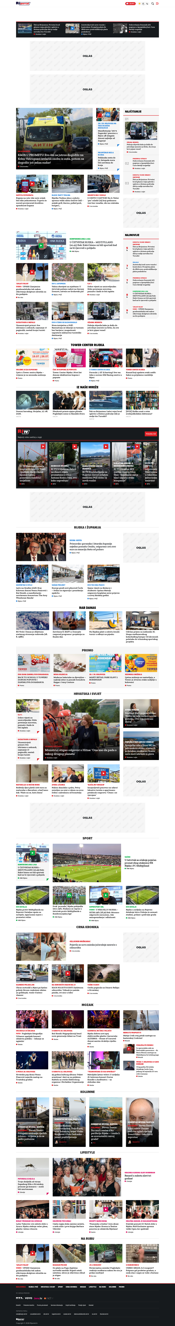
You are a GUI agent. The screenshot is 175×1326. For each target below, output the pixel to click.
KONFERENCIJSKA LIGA (80, 238)
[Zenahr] (38, 1298)
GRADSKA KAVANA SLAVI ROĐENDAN (140, 1172)
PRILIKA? (136, 262)
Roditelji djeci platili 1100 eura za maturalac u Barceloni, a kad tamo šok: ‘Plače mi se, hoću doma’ (32, 790)
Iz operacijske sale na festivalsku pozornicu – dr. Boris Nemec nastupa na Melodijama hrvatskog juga (147, 1051)
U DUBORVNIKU (132, 1265)
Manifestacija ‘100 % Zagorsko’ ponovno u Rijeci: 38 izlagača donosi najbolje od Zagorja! (108, 135)
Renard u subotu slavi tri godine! (138, 1177)
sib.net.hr (46, 1314)
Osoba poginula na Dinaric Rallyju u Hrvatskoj (103, 988)
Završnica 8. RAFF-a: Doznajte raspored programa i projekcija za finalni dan (69, 634)
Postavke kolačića (29, 1305)
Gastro (93, 1232)
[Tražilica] (152, 3)
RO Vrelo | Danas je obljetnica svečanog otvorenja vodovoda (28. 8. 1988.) (32, 634)
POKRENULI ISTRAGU (140, 159)
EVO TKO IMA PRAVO (96, 585)
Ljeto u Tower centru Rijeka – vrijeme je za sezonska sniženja (31, 373)
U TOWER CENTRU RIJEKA (99, 369)
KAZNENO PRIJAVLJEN (25, 984)
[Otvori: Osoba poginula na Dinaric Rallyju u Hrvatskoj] (104, 973)
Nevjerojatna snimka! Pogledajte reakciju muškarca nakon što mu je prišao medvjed (105, 1270)
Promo (20, 378)
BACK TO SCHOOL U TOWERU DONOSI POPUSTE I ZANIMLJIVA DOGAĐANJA (33, 680)
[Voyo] (28, 1298)
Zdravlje (22, 1192)
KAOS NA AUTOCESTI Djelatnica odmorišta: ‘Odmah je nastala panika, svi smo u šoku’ (67, 990)
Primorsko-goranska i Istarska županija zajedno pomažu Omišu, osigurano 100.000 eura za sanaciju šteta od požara (93, 546)
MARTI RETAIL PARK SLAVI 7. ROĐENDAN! (103, 678)
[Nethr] (49, 1298)
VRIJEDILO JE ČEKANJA (25, 1030)
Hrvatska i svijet (40, 34)
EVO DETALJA (21, 906)
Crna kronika (24, 166)
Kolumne (87, 1092)
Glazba (20, 1044)
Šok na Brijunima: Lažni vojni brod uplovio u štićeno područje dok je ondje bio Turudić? (105, 414)
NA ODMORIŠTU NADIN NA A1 (64, 984)
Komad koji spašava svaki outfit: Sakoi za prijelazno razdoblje (141, 373)
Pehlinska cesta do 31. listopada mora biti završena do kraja (106, 161)
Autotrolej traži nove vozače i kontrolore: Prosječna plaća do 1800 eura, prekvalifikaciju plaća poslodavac (94, 28)
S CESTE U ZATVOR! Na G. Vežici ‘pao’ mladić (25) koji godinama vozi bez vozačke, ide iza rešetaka (103, 200)
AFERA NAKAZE (132, 709)
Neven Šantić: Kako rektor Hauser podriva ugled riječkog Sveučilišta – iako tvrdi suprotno (141, 1131)
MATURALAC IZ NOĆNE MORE (28, 784)
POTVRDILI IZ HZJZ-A (26, 1178)
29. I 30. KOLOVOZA (97, 674)
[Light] (139, 3)
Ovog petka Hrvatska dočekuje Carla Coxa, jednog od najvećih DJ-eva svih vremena (147, 1070)
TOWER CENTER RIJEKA (135, 369)
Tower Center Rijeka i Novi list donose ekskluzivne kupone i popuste (67, 375)
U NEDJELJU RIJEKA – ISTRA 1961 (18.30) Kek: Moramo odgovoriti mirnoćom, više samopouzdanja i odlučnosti (104, 913)
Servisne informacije (57, 1305)
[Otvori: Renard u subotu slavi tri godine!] (87, 1177)
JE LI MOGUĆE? (95, 1265)
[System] (143, 3)
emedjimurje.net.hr (21, 1314)
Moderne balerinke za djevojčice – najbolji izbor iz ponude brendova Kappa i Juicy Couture (70, 680)
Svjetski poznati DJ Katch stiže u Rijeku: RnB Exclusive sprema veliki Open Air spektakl (141, 1226)
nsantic (63, 1142)
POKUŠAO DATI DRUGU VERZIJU (139, 742)
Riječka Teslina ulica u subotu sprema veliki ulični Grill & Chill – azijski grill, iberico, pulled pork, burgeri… (68, 202)
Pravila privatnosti (42, 1305)
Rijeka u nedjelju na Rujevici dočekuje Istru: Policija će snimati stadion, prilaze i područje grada (141, 912)
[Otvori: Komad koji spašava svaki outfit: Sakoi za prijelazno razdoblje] (142, 358)
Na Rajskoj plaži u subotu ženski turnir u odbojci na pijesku (104, 633)
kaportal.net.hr (56, 1314)
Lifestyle (87, 1152)
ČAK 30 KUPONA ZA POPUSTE (65, 369)
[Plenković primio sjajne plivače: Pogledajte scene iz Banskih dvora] (69, 400)
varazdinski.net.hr (35, 1314)
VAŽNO (127, 857)
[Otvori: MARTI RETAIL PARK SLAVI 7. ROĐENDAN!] (105, 663)
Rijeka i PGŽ (87, 34)
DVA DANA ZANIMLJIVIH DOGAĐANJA (33, 674)
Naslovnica (21, 1287)
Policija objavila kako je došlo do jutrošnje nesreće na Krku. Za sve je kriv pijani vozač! (141, 146)
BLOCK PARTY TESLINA (61, 195)
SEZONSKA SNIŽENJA (133, 674)
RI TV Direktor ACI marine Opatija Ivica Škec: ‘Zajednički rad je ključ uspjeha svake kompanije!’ (126, 475)
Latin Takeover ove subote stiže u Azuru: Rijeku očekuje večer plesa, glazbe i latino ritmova (32, 1226)
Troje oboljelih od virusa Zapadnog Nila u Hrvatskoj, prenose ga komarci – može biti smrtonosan (31, 1185)
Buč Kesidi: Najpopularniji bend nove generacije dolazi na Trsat (66, 1034)
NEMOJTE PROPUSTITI (132, 1032)
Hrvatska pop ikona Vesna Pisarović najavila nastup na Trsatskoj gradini (29, 1077)
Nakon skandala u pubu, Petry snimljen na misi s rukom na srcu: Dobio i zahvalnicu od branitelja (68, 790)
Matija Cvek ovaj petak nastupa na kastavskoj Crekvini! (139, 1036)
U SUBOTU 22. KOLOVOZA (62, 1071)
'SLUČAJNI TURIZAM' (96, 784)
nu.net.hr (94, 1314)
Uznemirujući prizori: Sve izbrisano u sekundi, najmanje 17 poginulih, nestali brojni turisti (31, 328)
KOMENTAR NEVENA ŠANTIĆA (31, 1127)
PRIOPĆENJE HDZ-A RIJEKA (106, 153)
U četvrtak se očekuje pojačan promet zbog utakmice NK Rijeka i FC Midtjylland (140, 862)
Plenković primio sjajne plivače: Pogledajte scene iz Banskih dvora (69, 412)
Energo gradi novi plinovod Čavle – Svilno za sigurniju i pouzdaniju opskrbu (67, 590)
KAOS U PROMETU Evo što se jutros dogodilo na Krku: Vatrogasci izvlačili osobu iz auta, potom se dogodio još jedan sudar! (51, 158)
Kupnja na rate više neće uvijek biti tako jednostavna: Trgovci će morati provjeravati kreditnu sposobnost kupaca (31, 202)
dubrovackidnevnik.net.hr (81, 1314)
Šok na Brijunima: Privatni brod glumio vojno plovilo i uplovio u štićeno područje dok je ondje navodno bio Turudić (47, 28)
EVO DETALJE (131, 906)
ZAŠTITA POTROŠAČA (24, 195)
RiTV (23, 484)
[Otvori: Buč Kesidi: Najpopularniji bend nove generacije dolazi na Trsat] (68, 1019)
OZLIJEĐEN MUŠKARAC (80, 941)
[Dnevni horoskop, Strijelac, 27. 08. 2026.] (32, 400)
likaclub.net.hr (104, 1314)
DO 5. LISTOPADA (59, 283)
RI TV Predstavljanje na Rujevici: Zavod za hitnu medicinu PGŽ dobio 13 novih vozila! (95, 476)
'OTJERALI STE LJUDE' (53, 746)
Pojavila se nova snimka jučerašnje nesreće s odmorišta (93, 946)
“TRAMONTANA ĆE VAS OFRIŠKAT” (102, 1071)
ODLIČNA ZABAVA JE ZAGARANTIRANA (142, 1221)
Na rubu (20, 297)
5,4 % (90, 283)
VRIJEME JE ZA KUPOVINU (26, 369)
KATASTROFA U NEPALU (25, 322)
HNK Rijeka (75, 251)
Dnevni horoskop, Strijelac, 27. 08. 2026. (32, 412)
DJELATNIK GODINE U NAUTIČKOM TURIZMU (124, 464)
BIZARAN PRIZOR (60, 1265)
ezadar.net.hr (67, 1314)
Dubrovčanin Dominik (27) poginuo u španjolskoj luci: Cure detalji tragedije (142, 27)
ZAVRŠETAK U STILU (24, 585)
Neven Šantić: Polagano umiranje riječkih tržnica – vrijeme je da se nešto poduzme (32, 1134)
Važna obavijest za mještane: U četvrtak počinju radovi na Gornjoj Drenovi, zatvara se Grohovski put (68, 289)
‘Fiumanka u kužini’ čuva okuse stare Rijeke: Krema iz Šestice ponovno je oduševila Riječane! (104, 1226)
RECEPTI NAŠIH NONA (98, 1221)
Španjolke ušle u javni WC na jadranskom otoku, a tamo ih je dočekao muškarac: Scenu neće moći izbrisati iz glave (140, 749)
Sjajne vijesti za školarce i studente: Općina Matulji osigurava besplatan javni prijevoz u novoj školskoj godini (104, 592)
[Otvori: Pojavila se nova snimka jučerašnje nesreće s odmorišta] (41, 946)
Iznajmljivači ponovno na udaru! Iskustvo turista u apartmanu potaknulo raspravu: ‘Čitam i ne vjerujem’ (103, 791)
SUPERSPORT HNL (96, 906)
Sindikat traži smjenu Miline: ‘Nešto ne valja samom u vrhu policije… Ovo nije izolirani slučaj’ (140, 717)
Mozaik (87, 1005)
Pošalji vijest (82, 1305)
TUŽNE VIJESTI (93, 984)
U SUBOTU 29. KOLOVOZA (62, 1030)
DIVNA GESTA (76, 540)
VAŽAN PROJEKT (58, 585)
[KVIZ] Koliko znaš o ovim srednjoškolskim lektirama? (139, 412)
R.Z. (21, 1143)
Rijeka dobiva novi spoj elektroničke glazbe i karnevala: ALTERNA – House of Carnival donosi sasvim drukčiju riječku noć (103, 1038)
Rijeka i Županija (87, 527)
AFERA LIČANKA (58, 784)
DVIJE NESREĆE (24, 151)
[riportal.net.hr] (20, 1319)
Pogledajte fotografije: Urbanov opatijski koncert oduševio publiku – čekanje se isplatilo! (30, 1037)
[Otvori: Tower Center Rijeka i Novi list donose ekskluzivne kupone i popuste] (69, 358)
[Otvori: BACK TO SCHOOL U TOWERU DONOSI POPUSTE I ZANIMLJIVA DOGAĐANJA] (34, 663)
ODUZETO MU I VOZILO (97, 195)
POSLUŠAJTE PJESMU (144, 1045)
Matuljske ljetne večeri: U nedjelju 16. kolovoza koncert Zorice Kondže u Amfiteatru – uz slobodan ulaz (104, 1078)
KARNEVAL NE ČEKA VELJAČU (99, 1030)
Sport (87, 838)
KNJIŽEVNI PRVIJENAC (62, 1221)
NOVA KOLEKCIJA (61, 674)
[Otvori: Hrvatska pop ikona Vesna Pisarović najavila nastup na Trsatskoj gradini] (32, 1060)
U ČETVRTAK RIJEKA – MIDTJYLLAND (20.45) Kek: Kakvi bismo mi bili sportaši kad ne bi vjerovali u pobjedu (93, 245)
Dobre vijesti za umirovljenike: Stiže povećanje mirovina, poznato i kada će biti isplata (102, 289)
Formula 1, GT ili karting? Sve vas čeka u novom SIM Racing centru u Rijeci (105, 375)
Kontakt (91, 1305)
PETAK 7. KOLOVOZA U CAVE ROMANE (147, 1063)
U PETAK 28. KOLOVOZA (25, 1071)
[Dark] (147, 3)
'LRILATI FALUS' (22, 283)
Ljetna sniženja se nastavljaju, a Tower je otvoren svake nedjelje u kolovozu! (141, 680)
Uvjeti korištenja (70, 1305)
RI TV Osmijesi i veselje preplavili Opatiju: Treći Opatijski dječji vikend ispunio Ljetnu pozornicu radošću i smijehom (32, 473)
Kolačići (18, 1305)
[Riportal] (23, 3)
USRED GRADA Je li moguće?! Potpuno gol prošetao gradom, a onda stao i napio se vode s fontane (142, 1270)
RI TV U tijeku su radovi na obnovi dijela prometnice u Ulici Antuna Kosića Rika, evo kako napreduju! (64, 475)
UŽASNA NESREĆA (133, 142)
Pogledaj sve (151, 434)
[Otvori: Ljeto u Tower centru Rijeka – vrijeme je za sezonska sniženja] (32, 358)
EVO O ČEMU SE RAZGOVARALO (64, 322)
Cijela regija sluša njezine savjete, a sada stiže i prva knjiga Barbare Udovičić (68, 1226)
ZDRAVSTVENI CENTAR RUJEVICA (92, 467)
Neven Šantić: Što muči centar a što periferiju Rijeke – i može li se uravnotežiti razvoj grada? (105, 1133)
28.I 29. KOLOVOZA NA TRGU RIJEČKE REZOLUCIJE (107, 125)
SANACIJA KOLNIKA (60, 465)
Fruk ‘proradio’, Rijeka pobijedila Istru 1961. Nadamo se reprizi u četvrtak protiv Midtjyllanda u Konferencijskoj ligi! (68, 910)
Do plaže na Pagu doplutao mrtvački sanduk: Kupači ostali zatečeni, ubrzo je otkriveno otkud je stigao (69, 1272)
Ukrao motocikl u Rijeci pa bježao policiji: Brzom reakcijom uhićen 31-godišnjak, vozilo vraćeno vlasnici (31, 991)
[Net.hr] (19, 1298)
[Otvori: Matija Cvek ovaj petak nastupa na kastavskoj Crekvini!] (141, 1020)
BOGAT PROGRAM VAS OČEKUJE (29, 1221)
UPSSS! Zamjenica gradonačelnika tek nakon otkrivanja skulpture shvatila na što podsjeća (31, 290)
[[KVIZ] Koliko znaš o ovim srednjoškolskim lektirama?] (142, 400)
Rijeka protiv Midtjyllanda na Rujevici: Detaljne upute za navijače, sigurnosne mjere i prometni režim (29, 913)
